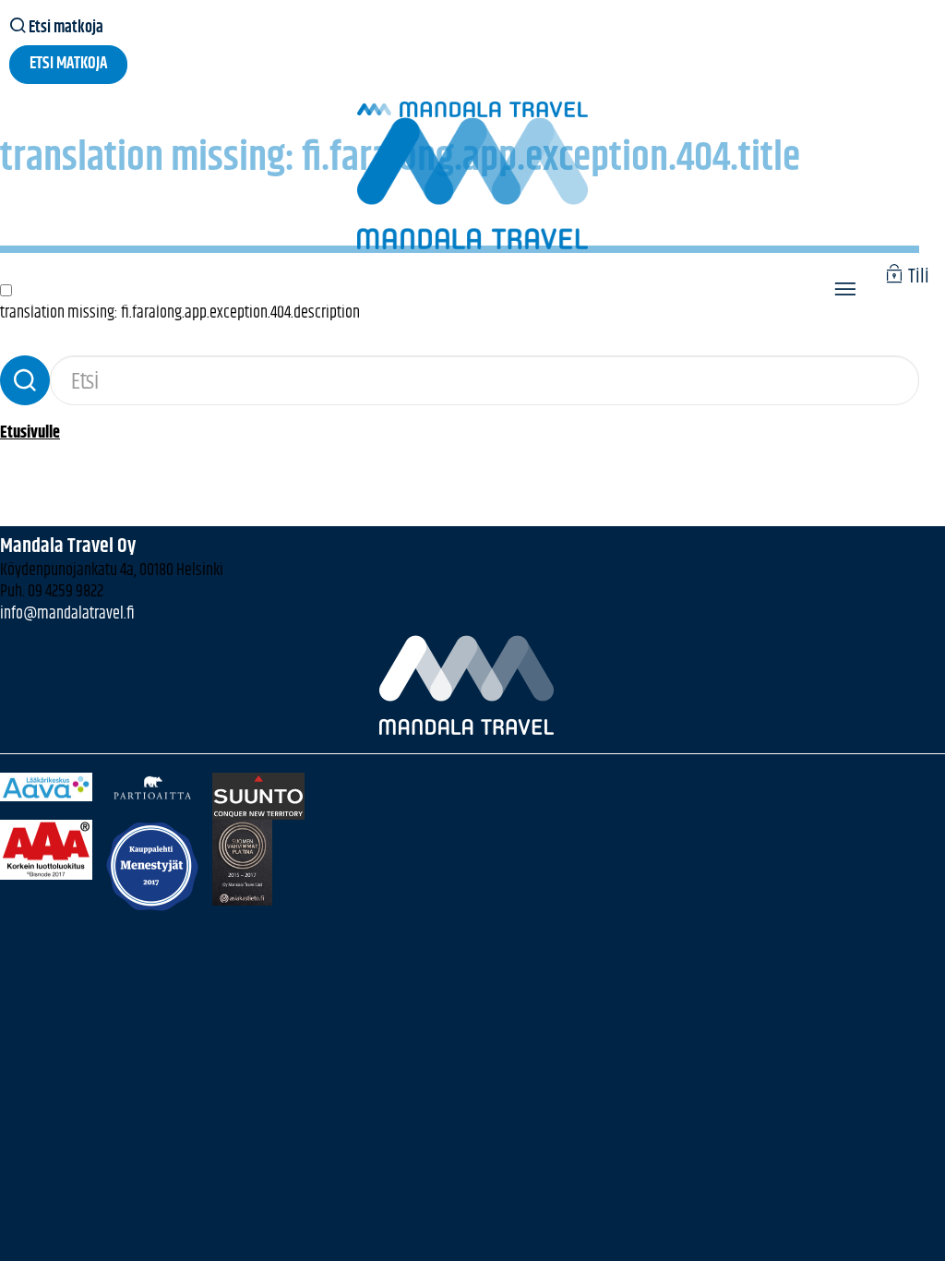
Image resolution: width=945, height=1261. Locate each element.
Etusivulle (30, 433)
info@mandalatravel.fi (67, 614)
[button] (844, 292)
